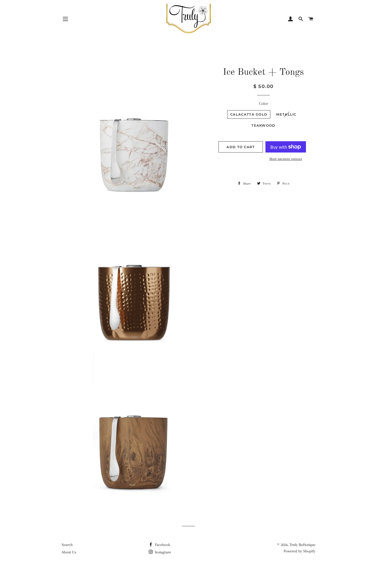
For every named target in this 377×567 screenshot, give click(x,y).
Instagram (162, 552)
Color (263, 103)
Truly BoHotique (302, 544)
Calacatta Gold (248, 114)
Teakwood (263, 125)
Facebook (162, 544)
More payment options (285, 159)
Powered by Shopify (299, 551)
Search (67, 544)
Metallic (286, 114)
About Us (69, 552)
